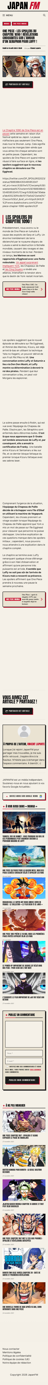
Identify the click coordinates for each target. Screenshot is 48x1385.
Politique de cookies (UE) (16, 1359)
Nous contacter (11, 1349)
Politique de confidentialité (17, 1355)
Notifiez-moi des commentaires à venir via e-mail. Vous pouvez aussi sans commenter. (23, 1069)
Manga (6, 23)
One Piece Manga (20, 23)
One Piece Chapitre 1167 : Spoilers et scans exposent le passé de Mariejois (20, 1136)
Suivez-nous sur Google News (24, 796)
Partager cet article (19, 84)
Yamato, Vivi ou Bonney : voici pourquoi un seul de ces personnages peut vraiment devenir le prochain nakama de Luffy (23, 838)
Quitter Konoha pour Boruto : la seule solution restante (22, 1171)
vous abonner (35, 1070)
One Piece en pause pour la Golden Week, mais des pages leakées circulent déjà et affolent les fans (23, 871)
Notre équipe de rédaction (17, 1362)
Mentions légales (12, 1352)
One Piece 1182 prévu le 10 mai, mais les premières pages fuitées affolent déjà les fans (23, 935)
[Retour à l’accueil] (24, 5)
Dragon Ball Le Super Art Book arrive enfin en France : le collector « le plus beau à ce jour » (22, 903)
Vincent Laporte (36, 744)
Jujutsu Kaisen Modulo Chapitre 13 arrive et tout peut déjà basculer (23, 1205)
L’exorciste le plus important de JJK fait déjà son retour (23, 998)
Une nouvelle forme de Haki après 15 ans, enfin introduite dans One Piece (22, 1308)
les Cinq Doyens (14, 269)
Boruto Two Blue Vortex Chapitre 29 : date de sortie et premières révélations (21, 1273)
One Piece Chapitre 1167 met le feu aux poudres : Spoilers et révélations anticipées (23, 1239)
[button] (44, 15)
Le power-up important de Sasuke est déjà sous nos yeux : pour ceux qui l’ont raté (22, 966)
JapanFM (33, 1374)
